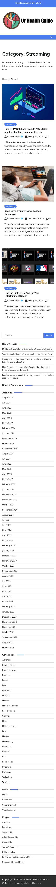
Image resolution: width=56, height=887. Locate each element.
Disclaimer (6, 827)
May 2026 (6, 413)
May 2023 (6, 591)
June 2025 (6, 464)
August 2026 (8, 397)
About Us (6, 822)
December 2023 (9, 556)
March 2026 (7, 423)
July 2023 (6, 581)
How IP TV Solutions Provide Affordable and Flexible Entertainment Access (25, 131)
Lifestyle (5, 736)
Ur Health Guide (32, 879)
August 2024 (8, 515)
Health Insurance (9, 726)
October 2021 (8, 632)
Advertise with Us (10, 837)
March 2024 (7, 540)
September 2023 (9, 571)
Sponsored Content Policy (13, 862)
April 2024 (7, 535)
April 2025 (7, 474)
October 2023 (8, 566)
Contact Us (7, 842)
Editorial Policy (8, 852)
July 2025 (6, 459)
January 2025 (8, 489)
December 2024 (9, 494)
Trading (5, 782)
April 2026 (7, 418)
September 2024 (9, 510)
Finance (5, 700)
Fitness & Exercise (10, 706)
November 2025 (9, 438)
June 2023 (6, 586)
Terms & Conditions (10, 847)
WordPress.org (8, 810)
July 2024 (6, 520)
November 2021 (9, 627)
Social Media (7, 762)
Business (6, 675)
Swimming (6, 772)
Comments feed (9, 805)
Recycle (5, 751)
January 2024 (8, 550)
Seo (4, 756)
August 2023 (8, 576)
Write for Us (7, 832)
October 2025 (8, 443)
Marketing (6, 746)
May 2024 (6, 530)
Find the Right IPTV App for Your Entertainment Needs (21, 295)
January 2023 (8, 612)
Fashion (5, 695)
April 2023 (7, 596)
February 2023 (9, 606)
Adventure (6, 660)
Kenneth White (13, 136)
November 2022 (9, 622)
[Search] (51, 37)
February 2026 (9, 428)
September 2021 (9, 637)
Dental (5, 680)
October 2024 (8, 505)
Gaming (5, 716)
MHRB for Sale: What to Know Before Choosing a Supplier (27, 349)
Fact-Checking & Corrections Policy (17, 857)
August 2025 (8, 454)
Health (5, 721)
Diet (4, 685)
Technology (7, 777)
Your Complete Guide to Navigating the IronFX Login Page (27, 354)
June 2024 (6, 525)
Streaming (10, 124)
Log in (4, 794)
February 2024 (9, 545)
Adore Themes (32, 882)
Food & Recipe (8, 711)
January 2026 (8, 433)
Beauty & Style (8, 665)
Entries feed (7, 799)
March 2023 (7, 601)
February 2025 (9, 484)
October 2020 (8, 647)
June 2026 (6, 408)
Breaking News (9, 670)
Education (6, 690)
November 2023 (9, 561)
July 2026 (6, 403)
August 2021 (8, 642)
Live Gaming (7, 741)
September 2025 (9, 448)
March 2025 (7, 479)
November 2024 (9, 499)
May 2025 (6, 469)
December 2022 (9, 617)
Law (4, 731)
